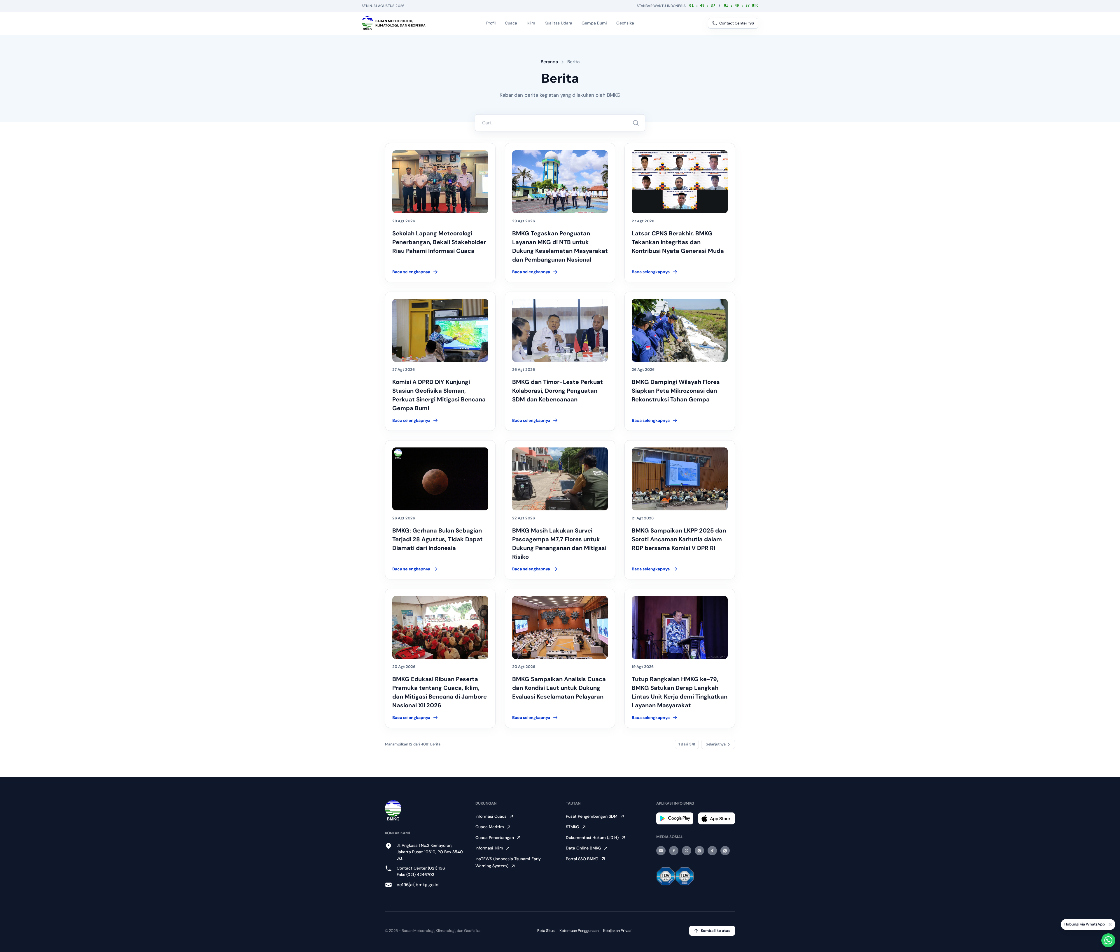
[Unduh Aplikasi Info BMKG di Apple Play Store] (716, 818)
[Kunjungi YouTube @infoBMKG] (661, 850)
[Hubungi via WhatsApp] (1108, 940)
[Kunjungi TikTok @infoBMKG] (712, 850)
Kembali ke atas (715, 930)
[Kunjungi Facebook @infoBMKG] (673, 850)
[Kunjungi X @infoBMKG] (686, 850)
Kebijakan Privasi (617, 930)
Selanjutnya (716, 744)
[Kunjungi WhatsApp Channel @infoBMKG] (725, 850)
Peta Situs (546, 930)
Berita (573, 62)
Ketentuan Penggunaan (578, 930)
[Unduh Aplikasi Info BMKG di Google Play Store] (674, 818)
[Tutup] (1110, 923)
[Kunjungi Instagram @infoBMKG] (699, 850)
